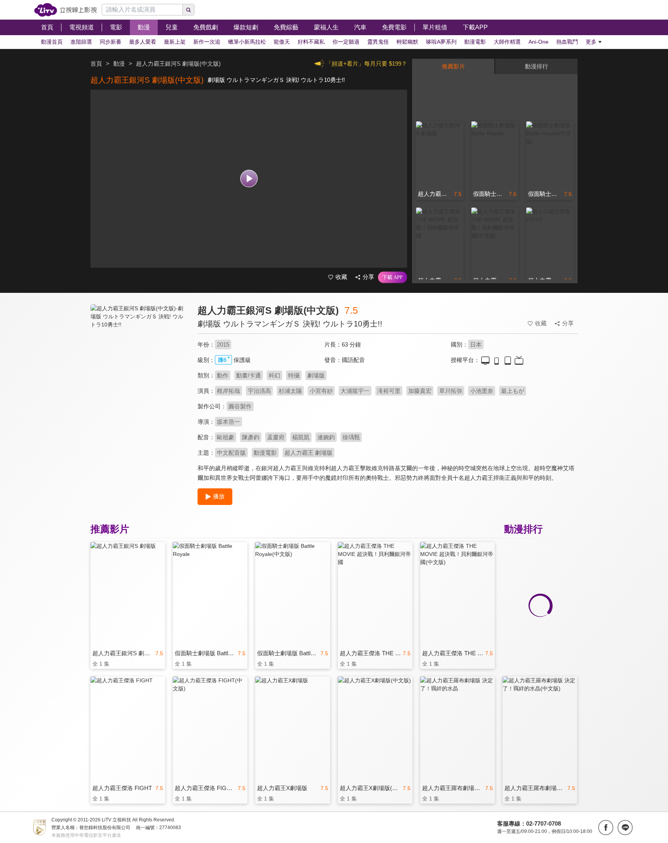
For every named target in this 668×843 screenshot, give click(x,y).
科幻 (274, 375)
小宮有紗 (321, 391)
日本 (476, 344)
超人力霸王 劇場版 (308, 452)
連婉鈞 (326, 437)
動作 (222, 375)
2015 (223, 344)
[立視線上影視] (65, 10)
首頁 (96, 63)
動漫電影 (265, 452)
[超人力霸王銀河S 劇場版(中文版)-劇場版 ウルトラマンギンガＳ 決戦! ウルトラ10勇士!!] (139, 373)
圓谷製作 (240, 406)
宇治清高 (259, 391)
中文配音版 (231, 452)
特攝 (294, 375)
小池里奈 (481, 391)
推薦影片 (453, 66)
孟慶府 (276, 437)
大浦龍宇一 (355, 391)
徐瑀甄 (351, 437)
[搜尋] (188, 9)
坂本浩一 (228, 421)
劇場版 (316, 375)
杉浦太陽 (290, 391)
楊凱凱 (301, 437)
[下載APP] (392, 277)
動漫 (119, 63)
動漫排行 (536, 66)
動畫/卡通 (248, 375)
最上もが (512, 391)
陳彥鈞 (250, 437)
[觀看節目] (248, 178)
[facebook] (605, 827)
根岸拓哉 (228, 391)
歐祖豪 (225, 437)
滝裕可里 (388, 391)
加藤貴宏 (419, 391)
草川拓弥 (450, 391)
